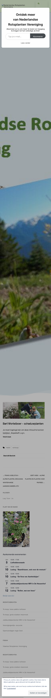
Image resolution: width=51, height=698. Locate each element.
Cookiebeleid (11, 688)
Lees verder (25, 43)
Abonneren (38, 36)
